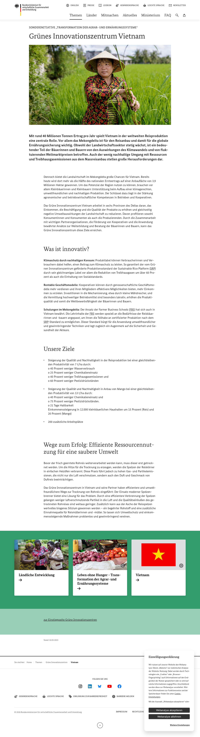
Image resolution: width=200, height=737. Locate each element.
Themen (76, 15)
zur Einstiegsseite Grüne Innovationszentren (70, 619)
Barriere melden (125, 696)
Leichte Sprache (156, 5)
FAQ (167, 15)
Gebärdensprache (129, 5)
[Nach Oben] (100, 725)
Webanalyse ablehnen (169, 716)
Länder (91, 15)
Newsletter (179, 5)
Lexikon (107, 5)
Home (29, 662)
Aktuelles (130, 15)
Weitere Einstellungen (180, 725)
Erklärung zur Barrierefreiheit (90, 696)
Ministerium (150, 15)
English (75, 5)
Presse (91, 5)
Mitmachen (109, 15)
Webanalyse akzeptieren (169, 710)
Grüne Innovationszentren (56, 662)
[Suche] (177, 17)
